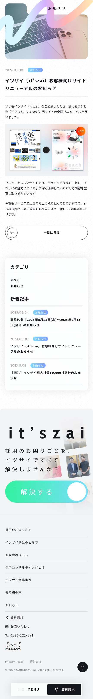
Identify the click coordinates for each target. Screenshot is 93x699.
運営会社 (35, 661)
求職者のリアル (16, 555)
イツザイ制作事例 (18, 580)
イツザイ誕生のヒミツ (21, 542)
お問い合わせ (20, 626)
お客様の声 (13, 592)
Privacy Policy (14, 661)
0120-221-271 (22, 635)
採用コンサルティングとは (25, 567)
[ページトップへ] (82, 667)
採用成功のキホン (18, 529)
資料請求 (17, 617)
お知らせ (11, 605)
